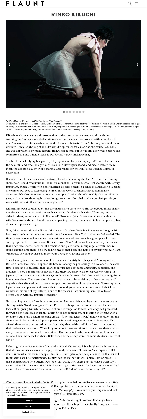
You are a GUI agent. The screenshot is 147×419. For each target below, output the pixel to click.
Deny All (28, 406)
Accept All (28, 401)
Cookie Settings (28, 412)
